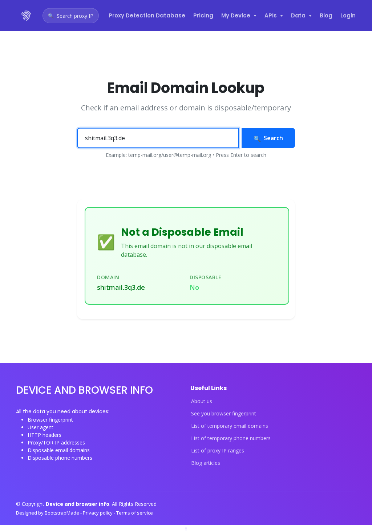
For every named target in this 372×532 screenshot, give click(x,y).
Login (348, 15)
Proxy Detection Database (147, 15)
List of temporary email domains (229, 426)
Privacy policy (98, 512)
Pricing (203, 15)
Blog (326, 15)
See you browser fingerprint (223, 413)
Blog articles (205, 463)
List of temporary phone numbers (231, 438)
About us (201, 401)
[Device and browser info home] (26, 15)
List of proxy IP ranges (217, 450)
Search (273, 138)
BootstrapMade (62, 512)
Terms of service (134, 512)
